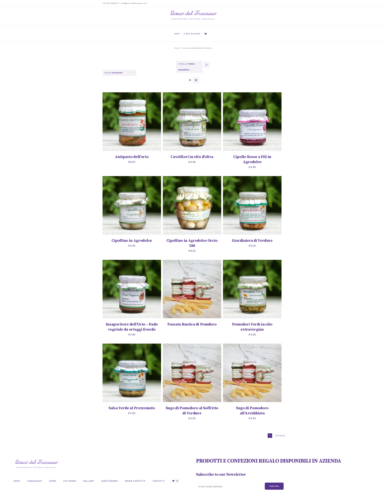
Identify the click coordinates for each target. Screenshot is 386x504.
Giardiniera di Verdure (252, 240)
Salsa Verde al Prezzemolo (132, 408)
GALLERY (88, 480)
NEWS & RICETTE (135, 480)
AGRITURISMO (109, 480)
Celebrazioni (34, 480)
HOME (52, 480)
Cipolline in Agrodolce (132, 240)
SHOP (17, 480)
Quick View (131, 122)
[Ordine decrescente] (207, 65)
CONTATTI (159, 480)
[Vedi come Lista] (196, 80)
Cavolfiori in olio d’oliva (192, 157)
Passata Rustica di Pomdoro (192, 324)
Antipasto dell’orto (132, 157)
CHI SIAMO (69, 480)
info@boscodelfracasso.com (134, 3)
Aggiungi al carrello (242, 289)
